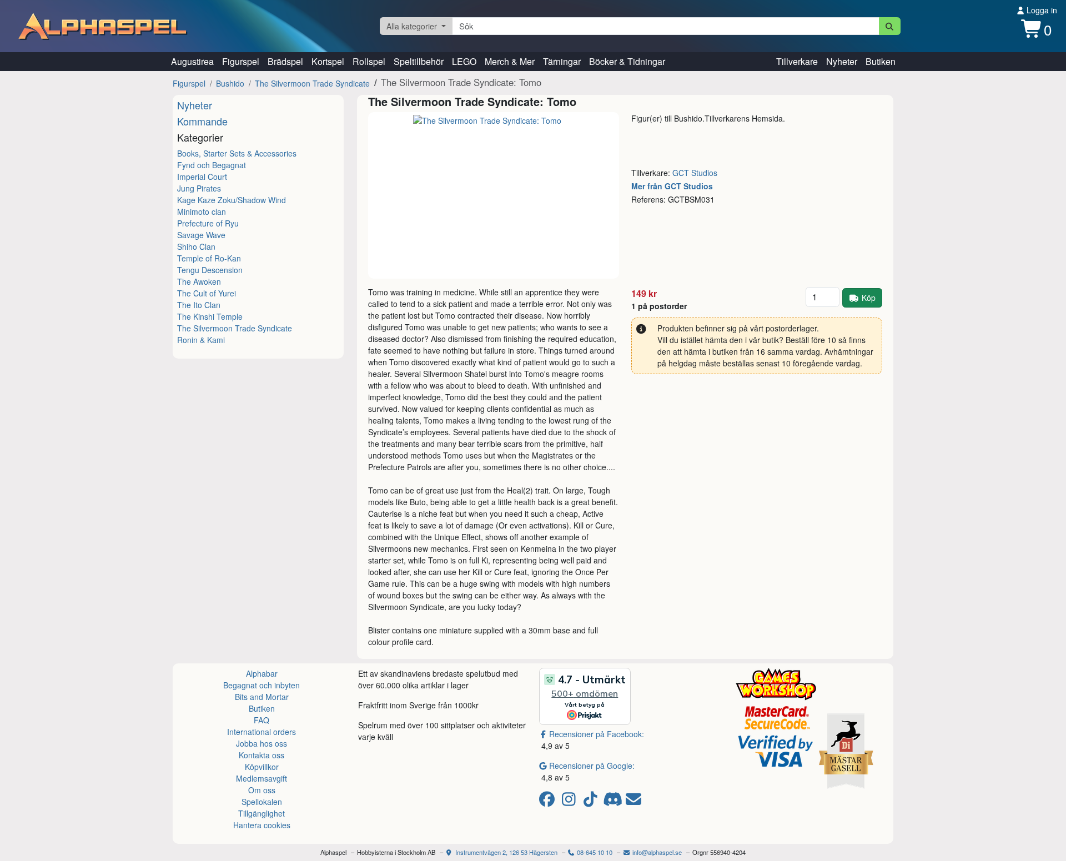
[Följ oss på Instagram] (570, 801)
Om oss (261, 789)
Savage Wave (201, 234)
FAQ (261, 720)
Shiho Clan (196, 246)
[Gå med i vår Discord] (613, 801)
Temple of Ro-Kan (209, 258)
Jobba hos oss (261, 743)
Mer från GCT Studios (672, 186)
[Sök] (890, 26)
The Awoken (199, 281)
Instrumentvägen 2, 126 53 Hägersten (505, 852)
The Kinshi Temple (210, 316)
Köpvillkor (262, 766)
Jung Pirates (199, 188)
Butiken (881, 61)
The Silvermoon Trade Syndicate (312, 83)
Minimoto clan (201, 211)
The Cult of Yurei (206, 293)
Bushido (230, 83)
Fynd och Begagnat (211, 164)
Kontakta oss (261, 755)
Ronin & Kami (201, 339)
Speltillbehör (419, 61)
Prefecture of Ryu (208, 223)
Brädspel (285, 61)
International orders (261, 731)
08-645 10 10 (593, 852)
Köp (869, 297)
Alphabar (262, 673)
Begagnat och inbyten (261, 685)
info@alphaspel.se (656, 852)
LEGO (464, 61)
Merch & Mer (510, 61)
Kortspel (327, 61)
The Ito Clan (198, 304)
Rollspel (369, 61)
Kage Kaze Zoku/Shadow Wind (231, 199)
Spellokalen (262, 801)
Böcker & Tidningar (627, 61)
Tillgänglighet (261, 813)
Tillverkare (797, 61)
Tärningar (562, 61)
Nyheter (841, 61)
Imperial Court (202, 176)
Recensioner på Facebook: (596, 733)
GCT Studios (694, 172)
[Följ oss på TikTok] (592, 801)
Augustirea (192, 61)
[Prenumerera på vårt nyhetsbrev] (633, 801)
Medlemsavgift (261, 778)
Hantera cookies (261, 824)
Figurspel (240, 61)
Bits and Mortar (262, 696)
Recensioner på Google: (592, 765)
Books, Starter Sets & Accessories (236, 153)
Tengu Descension (210, 269)
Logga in (1040, 10)
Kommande (202, 121)
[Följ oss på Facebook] (549, 801)
